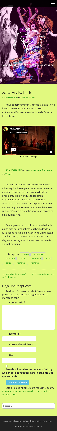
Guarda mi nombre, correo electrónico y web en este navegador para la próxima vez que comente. (27, 373)
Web (11, 355)
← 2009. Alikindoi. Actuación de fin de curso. (14, 275)
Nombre (15, 333)
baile (48, 258)
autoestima (35, 258)
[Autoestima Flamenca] (28, 43)
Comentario (17, 302)
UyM (40, 426)
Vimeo (8, 174)
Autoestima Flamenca (40, 170)
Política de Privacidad (32, 421)
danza (8, 263)
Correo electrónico (21, 344)
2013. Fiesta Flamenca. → (43, 274)
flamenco (35, 263)
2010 (22, 258)
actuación (10, 258)
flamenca (21, 263)
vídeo (26, 254)
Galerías (24, 97)
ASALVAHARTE (14, 170)
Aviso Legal (47, 421)
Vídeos (32, 97)
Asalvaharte (39, 254)
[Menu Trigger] (53, 3)
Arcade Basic (20, 426)
